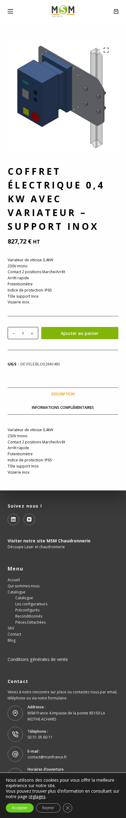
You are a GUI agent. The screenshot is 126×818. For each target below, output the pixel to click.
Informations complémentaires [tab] (63, 407)
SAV (11, 628)
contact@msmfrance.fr (47, 757)
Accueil (14, 579)
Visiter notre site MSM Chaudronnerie (49, 541)
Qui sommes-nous (23, 586)
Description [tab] (63, 394)
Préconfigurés (27, 610)
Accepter (20, 807)
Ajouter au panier (79, 333)
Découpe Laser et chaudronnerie (36, 546)
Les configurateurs (31, 604)
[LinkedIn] (13, 519)
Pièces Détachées (30, 622)
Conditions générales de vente (38, 659)
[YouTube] (29, 519)
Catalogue (16, 592)
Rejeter (48, 807)
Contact (14, 634)
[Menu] (10, 11)
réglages (37, 796)
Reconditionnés (28, 616)
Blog (12, 640)
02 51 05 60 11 (40, 737)
